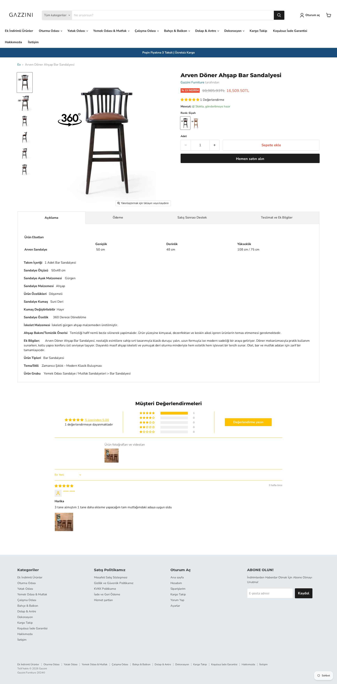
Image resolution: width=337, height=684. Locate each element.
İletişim (33, 42)
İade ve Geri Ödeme (107, 594)
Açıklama (51, 218)
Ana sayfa (177, 577)
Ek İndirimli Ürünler (19, 31)
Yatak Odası (76, 31)
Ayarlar (175, 606)
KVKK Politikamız (105, 589)
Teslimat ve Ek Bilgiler (277, 217)
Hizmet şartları (103, 600)
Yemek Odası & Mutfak (110, 31)
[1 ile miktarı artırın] (215, 145)
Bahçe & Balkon (176, 31)
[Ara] (279, 15)
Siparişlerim (177, 589)
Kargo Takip (258, 31)
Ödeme (118, 217)
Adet (184, 136)
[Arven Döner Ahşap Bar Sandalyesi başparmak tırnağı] (24, 82)
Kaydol (303, 593)
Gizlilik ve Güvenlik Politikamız (113, 583)
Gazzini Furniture (192, 82)
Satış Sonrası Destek (192, 217)
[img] (64, 486)
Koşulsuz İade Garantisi (290, 31)
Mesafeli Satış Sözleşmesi (110, 577)
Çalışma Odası (146, 31)
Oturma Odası (49, 31)
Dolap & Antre (206, 31)
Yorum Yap (177, 600)
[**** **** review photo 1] (64, 522)
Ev (19, 64)
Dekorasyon (233, 31)
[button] (190, 100)
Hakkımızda (13, 42)
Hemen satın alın (250, 158)
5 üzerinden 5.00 (97, 420)
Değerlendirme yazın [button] (248, 422)
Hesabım (176, 583)
